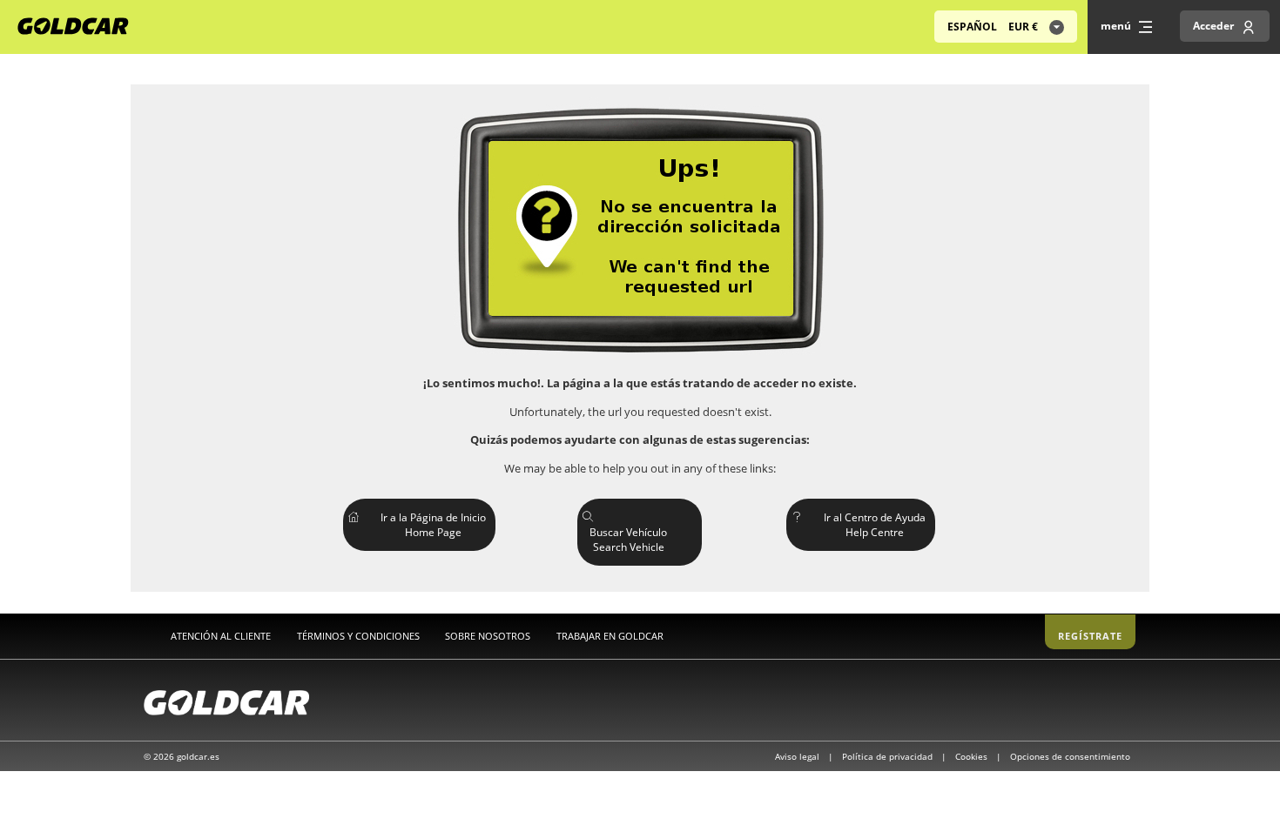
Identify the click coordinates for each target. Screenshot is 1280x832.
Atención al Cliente (221, 635)
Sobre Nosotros (487, 635)
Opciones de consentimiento (1070, 756)
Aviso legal (798, 756)
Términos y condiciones (358, 635)
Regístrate (1090, 635)
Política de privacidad (888, 756)
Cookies (972, 756)
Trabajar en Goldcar (610, 635)
